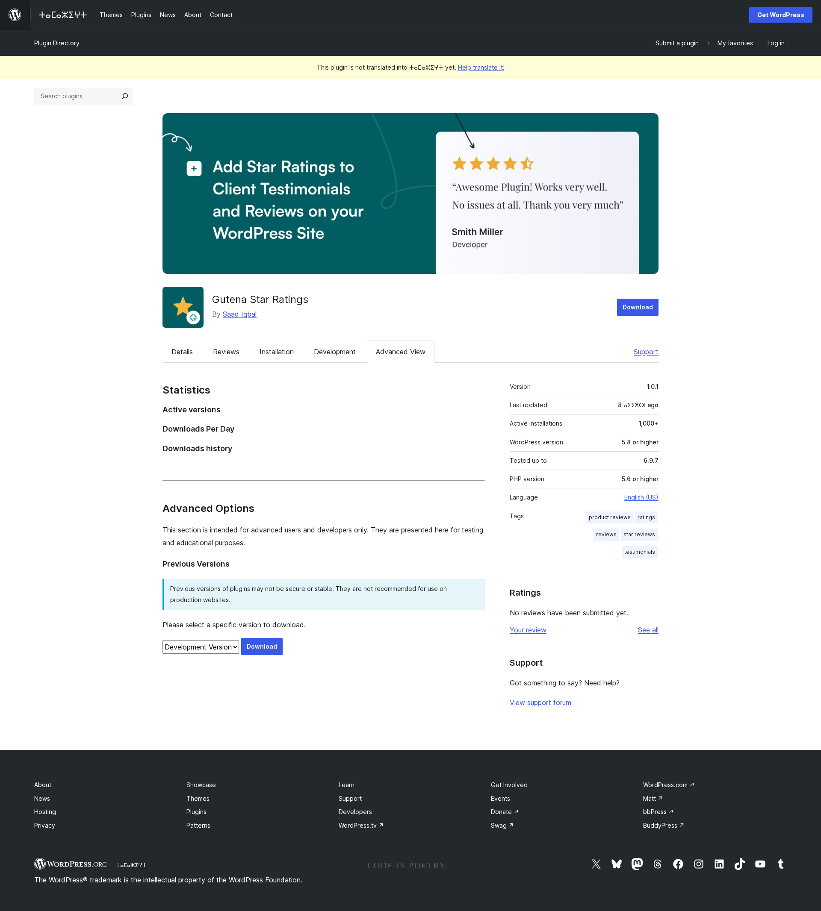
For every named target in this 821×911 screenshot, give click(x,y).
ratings (646, 517)
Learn (346, 784)
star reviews (639, 534)
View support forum (540, 702)
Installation (277, 351)
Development (335, 351)
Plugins (196, 811)
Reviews (226, 351)
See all (648, 630)
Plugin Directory (57, 43)
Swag (502, 825)
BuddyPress (664, 825)
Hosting (45, 811)
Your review (528, 630)
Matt (653, 798)
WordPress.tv (361, 825)
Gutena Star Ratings (260, 299)
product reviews (610, 517)
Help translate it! (481, 67)
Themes (198, 798)
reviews (606, 534)
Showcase (201, 784)
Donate (505, 811)
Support (646, 351)
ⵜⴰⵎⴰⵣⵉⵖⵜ (131, 864)
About (42, 784)
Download (638, 307)
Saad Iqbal (240, 314)
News (42, 798)
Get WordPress (780, 14)
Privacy (44, 825)
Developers (355, 811)
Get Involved (509, 784)
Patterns (198, 825)
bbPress (658, 811)
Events (500, 798)
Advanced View (400, 351)
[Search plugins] (124, 96)
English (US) (641, 497)
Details (182, 351)
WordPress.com (669, 784)
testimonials (639, 552)
